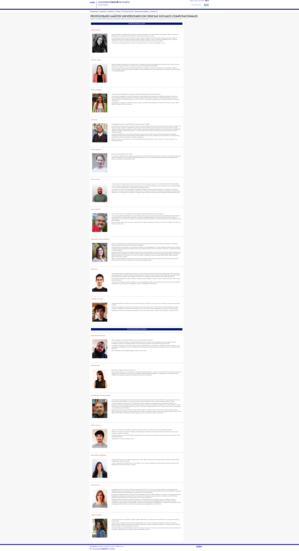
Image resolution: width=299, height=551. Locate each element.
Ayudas (118, 11)
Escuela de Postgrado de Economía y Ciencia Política (108, 18)
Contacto (153, 11)
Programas (94, 11)
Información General (141, 11)
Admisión (103, 11)
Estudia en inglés (127, 11)
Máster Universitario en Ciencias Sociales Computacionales (134, 18)
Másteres (93, 18)
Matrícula (110, 11)
